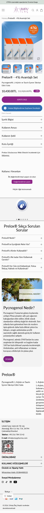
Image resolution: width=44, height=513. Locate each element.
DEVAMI (8, 359)
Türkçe (7, 492)
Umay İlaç (13, 505)
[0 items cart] (41, 10)
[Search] (33, 10)
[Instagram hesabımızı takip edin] (3, 482)
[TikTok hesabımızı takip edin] (6, 482)
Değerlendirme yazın (22, 182)
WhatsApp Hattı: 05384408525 (15, 472)
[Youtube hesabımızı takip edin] (15, 482)
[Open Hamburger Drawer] (3, 10)
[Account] (37, 10)
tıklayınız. (6, 155)
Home (4, 18)
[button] (16, 219)
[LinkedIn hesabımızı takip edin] (11, 482)
